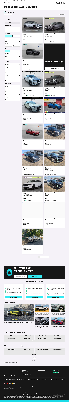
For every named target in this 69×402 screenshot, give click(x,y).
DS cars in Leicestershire (57, 349)
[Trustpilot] (59, 371)
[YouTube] (12, 375)
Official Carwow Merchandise (26, 374)
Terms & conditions (20, 379)
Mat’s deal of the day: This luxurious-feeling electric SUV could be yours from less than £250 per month (58, 314)
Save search (13, 22)
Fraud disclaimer (33, 379)
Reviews (25, 0)
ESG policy (38, 379)
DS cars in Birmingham (12, 335)
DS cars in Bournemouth (27, 335)
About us (23, 368)
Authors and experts (25, 371)
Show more (34, 340)
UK (5, 383)
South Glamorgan (12, 362)
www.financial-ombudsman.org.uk (58, 395)
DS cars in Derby (27, 338)
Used (7, 0)
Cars (9, 19)
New (5, 0)
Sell (17, 0)
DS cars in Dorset (27, 349)
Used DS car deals (34, 297)
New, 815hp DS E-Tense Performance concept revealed (18, 322)
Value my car (34, 276)
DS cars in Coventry (11, 338)
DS (7, 362)
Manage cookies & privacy (27, 379)
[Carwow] (8, 2)
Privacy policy (43, 379)
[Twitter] (7, 375)
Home (5, 362)
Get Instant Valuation (54, 68)
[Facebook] (4, 375)
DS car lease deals (55, 297)
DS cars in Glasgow (57, 338)
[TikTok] (14, 375)
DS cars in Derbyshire (11, 349)
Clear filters (6, 14)
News (22, 0)
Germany (9, 383)
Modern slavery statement (55, 379)
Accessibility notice (62, 379)
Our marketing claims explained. (9, 388)
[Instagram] (9, 375)
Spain (14, 383)
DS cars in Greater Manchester (42, 349)
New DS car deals (13, 297)
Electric (14, 0)
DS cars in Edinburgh (42, 338)
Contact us (24, 370)
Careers (39, 368)
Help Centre (6, 368)
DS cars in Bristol (57, 335)
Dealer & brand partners (41, 370)
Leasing (10, 0)
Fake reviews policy (48, 379)
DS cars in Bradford (42, 335)
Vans (19, 0)
